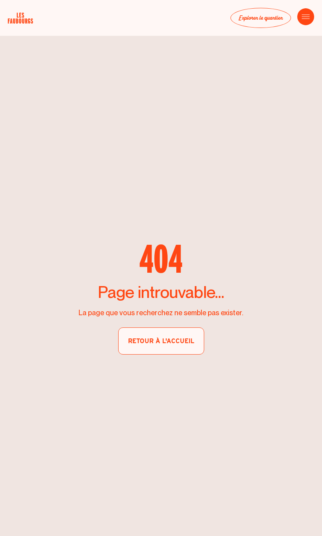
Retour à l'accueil (161, 341)
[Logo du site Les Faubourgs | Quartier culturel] (27, 18)
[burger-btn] (305, 16)
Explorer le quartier (261, 18)
